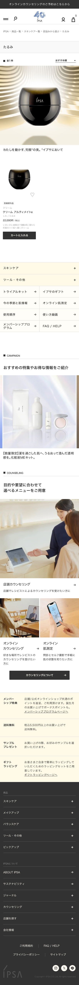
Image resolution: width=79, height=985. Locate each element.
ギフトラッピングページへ (40, 775)
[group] (39, 417)
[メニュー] (5, 20)
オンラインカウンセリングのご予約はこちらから (39, 4)
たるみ (12, 216)
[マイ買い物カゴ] (73, 21)
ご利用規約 (26, 945)
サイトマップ (58, 954)
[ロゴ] (39, 16)
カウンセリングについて (39, 675)
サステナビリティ (14, 884)
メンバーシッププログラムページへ (46, 711)
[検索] (15, 20)
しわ (5, 216)
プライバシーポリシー (26, 954)
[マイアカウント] (63, 21)
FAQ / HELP (51, 945)
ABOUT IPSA (11, 872)
